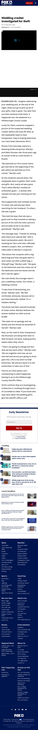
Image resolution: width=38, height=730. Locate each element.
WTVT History (22, 654)
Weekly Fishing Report (5, 590)
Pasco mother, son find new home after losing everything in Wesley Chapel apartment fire (24, 474)
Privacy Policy (21, 437)
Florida (3, 551)
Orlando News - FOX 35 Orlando (7, 646)
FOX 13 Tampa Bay (6, 25)
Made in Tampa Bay (7, 612)
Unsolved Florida (6, 562)
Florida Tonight (6, 603)
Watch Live (29, 3)
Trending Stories (22, 632)
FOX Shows (21, 634)
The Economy (5, 634)
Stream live (4, 672)
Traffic (19, 578)
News (13, 25)
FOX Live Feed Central (22, 614)
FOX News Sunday (6, 567)
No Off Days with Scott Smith (6, 586)
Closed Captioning (23, 656)
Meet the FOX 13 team (23, 646)
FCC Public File (22, 658)
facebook (12, 709)
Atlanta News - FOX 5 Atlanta (7, 654)
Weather (21, 543)
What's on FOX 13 (23, 636)
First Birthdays (22, 591)
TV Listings (21, 650)
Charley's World (22, 581)
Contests (20, 638)
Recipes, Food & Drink (6, 615)
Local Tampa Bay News (6, 548)
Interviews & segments (5, 675)
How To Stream (22, 601)
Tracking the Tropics (24, 560)
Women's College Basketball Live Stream (23, 693)
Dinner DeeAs (5, 605)
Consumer (4, 553)
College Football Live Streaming (24, 675)
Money (4, 625)
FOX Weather (21, 564)
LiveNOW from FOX (23, 607)
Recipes (20, 589)
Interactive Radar (23, 549)
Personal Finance (6, 632)
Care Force (4, 620)
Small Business (5, 636)
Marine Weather (22, 553)
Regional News (7, 643)
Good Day (22, 576)
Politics (3, 558)
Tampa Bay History (7, 618)
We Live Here (6, 598)
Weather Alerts (22, 556)
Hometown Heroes (23, 583)
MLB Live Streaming (24, 678)
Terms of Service (20, 438)
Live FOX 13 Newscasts (21, 604)
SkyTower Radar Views (22, 546)
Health (3, 556)
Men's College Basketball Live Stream (22, 688)
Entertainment (24, 625)
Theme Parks (5, 609)
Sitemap (3, 571)
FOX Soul (20, 611)
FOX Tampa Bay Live (24, 619)
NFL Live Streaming (23, 672)
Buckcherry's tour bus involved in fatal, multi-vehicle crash (12, 503)
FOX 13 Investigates (7, 560)
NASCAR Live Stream (24, 681)
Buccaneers (4, 578)
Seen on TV (4, 564)
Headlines (20, 627)
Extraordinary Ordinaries (21, 586)
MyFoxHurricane (22, 562)
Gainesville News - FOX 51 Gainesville (6, 650)
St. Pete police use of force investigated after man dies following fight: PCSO (13, 519)
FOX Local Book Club (24, 629)
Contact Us (21, 663)
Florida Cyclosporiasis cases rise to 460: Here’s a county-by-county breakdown (24, 466)
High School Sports (7, 593)
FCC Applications (22, 661)
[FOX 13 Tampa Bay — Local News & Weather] (6, 3)
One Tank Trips (6, 607)
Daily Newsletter (6, 569)
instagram (19, 709)
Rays (2, 581)
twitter (15, 709)
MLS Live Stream (23, 700)
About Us (21, 643)
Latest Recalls (5, 629)
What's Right (5, 601)
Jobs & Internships (23, 652)
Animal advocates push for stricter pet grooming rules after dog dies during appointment (12, 495)
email (26, 709)
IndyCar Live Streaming (21, 683)
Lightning (4, 583)
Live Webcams (22, 551)
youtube (22, 709)
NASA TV (20, 617)
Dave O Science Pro (23, 593)
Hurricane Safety (22, 558)
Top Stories (4, 545)
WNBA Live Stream (23, 698)
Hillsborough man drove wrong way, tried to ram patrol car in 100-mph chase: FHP (24, 482)
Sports (4, 576)
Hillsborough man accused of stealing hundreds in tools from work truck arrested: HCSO (12, 528)
